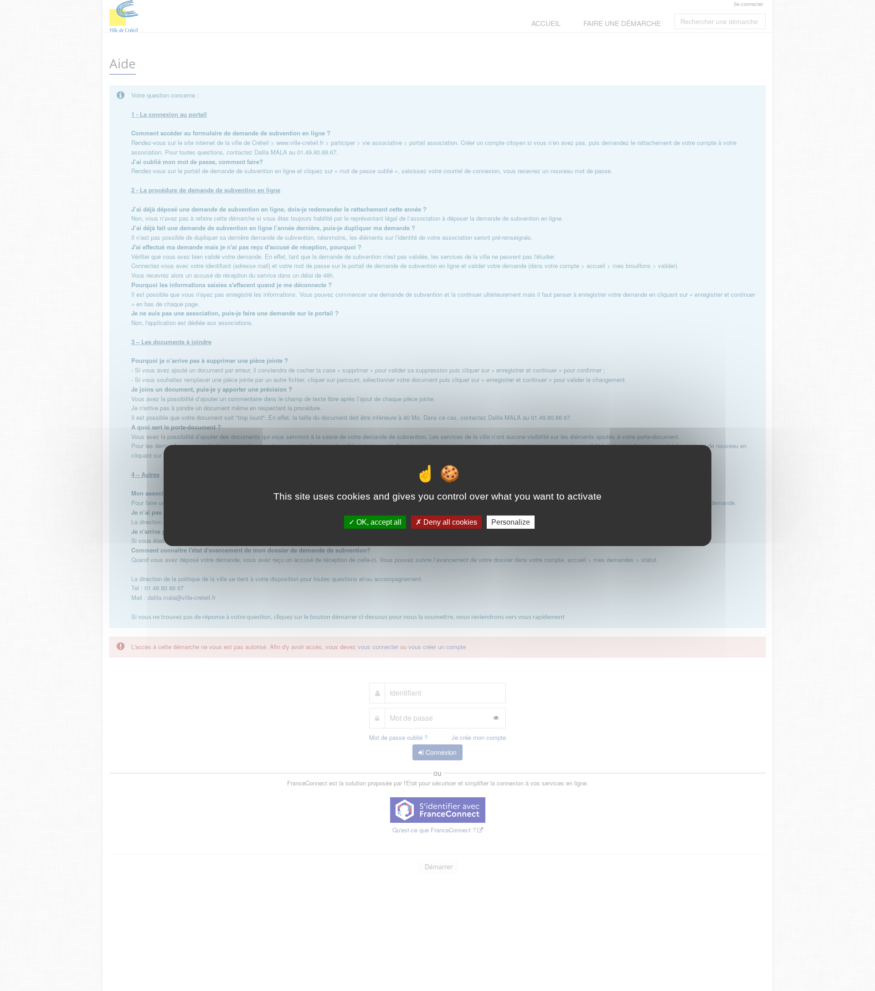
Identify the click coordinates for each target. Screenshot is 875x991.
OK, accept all (378, 522)
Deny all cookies (449, 522)
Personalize (510, 522)
